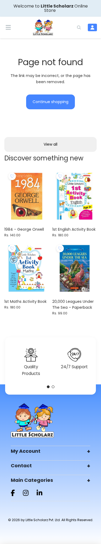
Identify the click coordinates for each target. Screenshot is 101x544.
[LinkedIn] (39, 493)
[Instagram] (26, 493)
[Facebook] (13, 493)
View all (50, 144)
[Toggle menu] (8, 27)
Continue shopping (50, 101)
